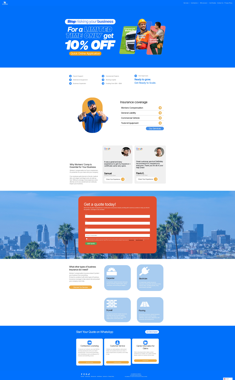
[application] (189, 3)
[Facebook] (81, 374)
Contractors (194, 3)
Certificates (212, 3)
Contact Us (220, 3)
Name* (86, 214)
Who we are (203, 3)
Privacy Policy (228, 3)
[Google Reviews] (86, 374)
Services (186, 3)
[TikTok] (89, 374)
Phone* (86, 227)
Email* (86, 221)
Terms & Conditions (139, 240)
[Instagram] (84, 374)
